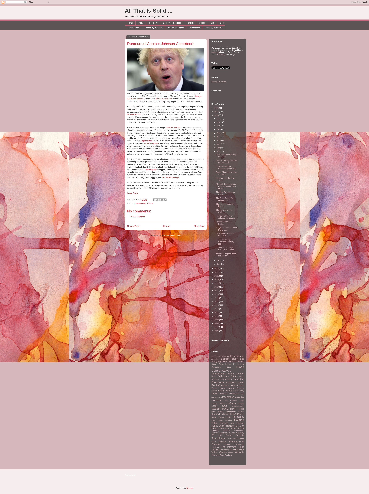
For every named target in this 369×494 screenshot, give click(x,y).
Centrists (216, 367)
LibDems (231, 403)
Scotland (223, 433)
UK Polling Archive (176, 28)
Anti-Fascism (234, 356)
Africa (224, 356)
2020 (216, 279)
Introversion (228, 397)
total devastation (134, 114)
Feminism (225, 385)
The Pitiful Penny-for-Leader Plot (225, 199)
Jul (218, 137)
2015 (216, 298)
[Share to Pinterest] (165, 199)
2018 (216, 287)
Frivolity (222, 388)
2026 (216, 108)
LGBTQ (222, 403)
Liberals (241, 403)
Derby (241, 376)
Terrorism (215, 447)
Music (221, 411)
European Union (235, 382)
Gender (202, 23)
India (220, 397)
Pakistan (221, 417)
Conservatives (140, 203)
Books (222, 23)
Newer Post (133, 226)
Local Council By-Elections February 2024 (225, 241)
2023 (216, 268)
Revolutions (224, 428)
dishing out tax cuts (164, 99)
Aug (219, 133)
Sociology (153, 23)
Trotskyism (224, 450)
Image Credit (132, 193)
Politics (150, 203)
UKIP (236, 449)
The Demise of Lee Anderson (224, 211)
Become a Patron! (219, 82)
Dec (219, 118)
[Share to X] (159, 199)
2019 (216, 283)
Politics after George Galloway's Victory (225, 249)
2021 (216, 276)
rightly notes (147, 141)
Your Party (220, 455)
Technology (239, 444)
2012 (216, 309)
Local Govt (219, 406)
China (228, 367)
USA (241, 449)
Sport (213, 442)
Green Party (238, 391)
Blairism (225, 359)
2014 (216, 301)
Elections (217, 382)
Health (214, 393)
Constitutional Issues (222, 373)
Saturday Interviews (214, 28)
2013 (216, 305)
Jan (218, 264)
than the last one (173, 128)
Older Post (199, 226)
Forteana (240, 385)
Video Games (133, 28)
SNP (220, 435)
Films (233, 385)
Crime (234, 376)
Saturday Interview (220, 431)
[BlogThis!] (157, 199)
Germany (240, 388)
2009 (216, 320)
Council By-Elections (153, 28)
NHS (237, 414)
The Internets (228, 447)
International (195, 28)
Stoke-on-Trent (236, 441)
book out (215, 52)
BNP (225, 362)
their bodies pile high (170, 177)
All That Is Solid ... (149, 11)
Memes (233, 409)
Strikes (227, 444)
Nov (219, 122)
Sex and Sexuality (236, 433)
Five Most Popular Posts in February (226, 254)
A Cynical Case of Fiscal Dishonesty (226, 229)
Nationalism (231, 412)
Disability (215, 379)
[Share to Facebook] (162, 199)
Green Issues (225, 390)
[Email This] (154, 199)
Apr (218, 148)
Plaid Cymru (217, 420)
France (214, 388)
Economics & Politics (172, 23)
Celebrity (240, 364)
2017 (216, 290)
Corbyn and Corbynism (227, 375)
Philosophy (238, 417)
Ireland (237, 397)
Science (214, 433)
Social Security (235, 435)
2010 (216, 316)
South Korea (232, 439)
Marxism (215, 408)
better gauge (151, 170)
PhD (228, 417)
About (141, 23)
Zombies (228, 455)
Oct (218, 126)
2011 (216, 312)
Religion (214, 428)
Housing (223, 393)
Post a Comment (138, 216)
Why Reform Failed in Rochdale (225, 234)
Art (243, 356)
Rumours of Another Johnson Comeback (160, 44)
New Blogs (229, 414)
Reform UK (239, 426)
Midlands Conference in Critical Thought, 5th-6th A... (226, 186)
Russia (241, 428)
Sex (212, 23)
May (219, 144)
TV (230, 449)
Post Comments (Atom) (171, 235)
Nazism (241, 412)
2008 (216, 323)
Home (130, 23)
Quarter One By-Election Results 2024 (226, 161)
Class (240, 367)
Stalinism (222, 442)
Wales (230, 452)
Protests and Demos (232, 423)
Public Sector (218, 425)
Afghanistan (216, 356)
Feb (219, 260)
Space (241, 439)
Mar (219, 151)
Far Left (190, 23)
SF (212, 435)
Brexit (241, 361)
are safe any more (151, 143)
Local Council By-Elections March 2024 (226, 167)
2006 (216, 331)
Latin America (230, 401)
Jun (218, 140)
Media (225, 408)
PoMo (214, 423)
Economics (226, 379)
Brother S (230, 364)
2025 (216, 112)
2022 (216, 272)
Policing (228, 420)
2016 (216, 294)
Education (239, 379)
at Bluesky (221, 54)
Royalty (234, 428)
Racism (230, 425)
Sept (219, 129)
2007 (216, 327)
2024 (216, 115)
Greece (214, 391)
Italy (242, 397)
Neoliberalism (217, 414)
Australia (214, 359)
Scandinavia (239, 431)
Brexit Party (217, 364)
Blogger (189, 488)
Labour (216, 400)
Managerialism (238, 406)
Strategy (215, 444)
